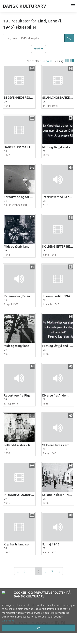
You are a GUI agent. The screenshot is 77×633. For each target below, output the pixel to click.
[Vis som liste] (66, 61)
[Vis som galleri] (71, 61)
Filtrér (37, 48)
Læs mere (8, 620)
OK (38, 627)
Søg (69, 38)
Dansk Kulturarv (24, 6)
